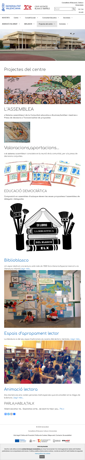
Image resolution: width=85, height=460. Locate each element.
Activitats (62, 24)
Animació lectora (21, 389)
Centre (16, 18)
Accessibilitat (67, 435)
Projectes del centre (46, 24)
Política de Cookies (41, 435)
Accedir (81, 12)
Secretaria (66, 18)
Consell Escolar (30, 18)
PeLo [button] (62, 409)
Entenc (42, 457)
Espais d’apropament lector (31, 333)
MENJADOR (28, 24)
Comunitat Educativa (49, 18)
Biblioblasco (16, 260)
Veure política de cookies (42, 453)
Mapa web (51, 435)
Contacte (59, 435)
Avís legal (17, 435)
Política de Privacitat (27, 435)
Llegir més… (25, 269)
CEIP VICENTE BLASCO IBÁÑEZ (42, 8)
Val (79, 9)
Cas (82, 9)
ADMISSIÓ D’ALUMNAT (10, 24)
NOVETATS (6, 18)
